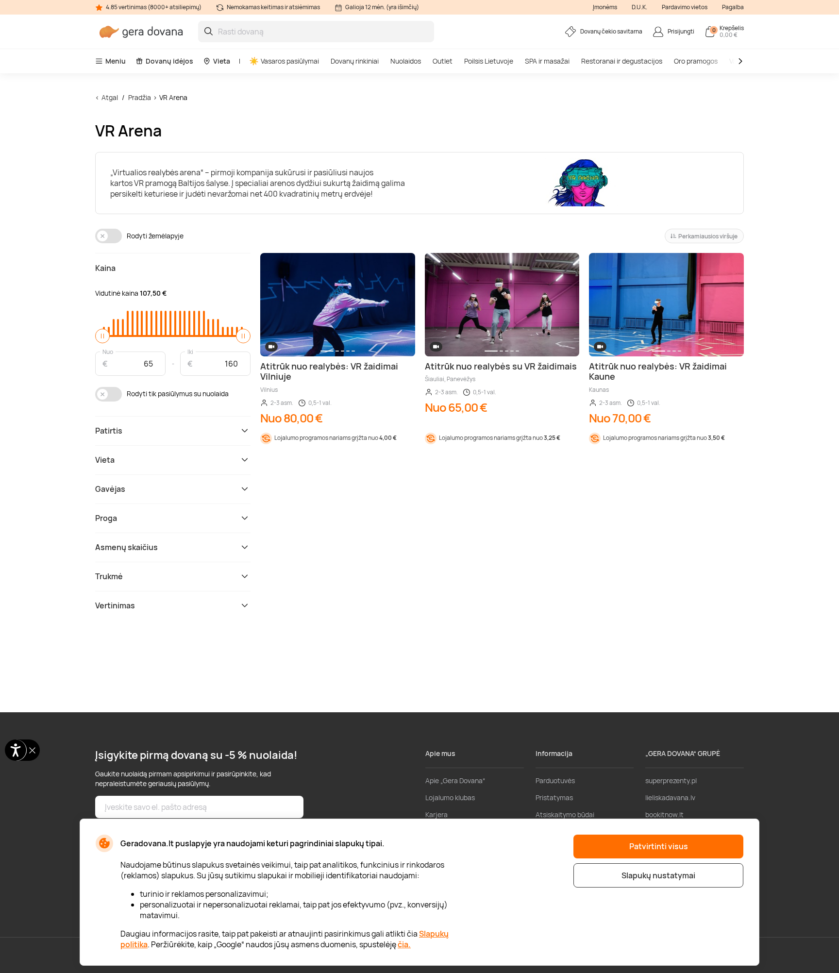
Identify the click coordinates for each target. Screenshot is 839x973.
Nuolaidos (405, 61)
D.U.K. (639, 7)
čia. (404, 944)
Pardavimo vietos (684, 7)
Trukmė (109, 576)
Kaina (105, 268)
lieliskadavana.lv (670, 797)
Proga (106, 518)
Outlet (443, 61)
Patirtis (108, 430)
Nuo (107, 351)
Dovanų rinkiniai (355, 61)
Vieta (221, 61)
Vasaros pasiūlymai (290, 61)
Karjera (436, 814)
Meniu (115, 61)
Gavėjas (110, 489)
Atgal (109, 97)
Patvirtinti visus (658, 846)
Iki (190, 351)
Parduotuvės (555, 780)
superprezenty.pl (671, 780)
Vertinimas (115, 605)
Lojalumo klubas (450, 797)
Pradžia (139, 97)
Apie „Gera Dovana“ (455, 780)
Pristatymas (554, 797)
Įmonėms (605, 7)
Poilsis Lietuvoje (488, 61)
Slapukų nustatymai (658, 875)
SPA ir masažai (547, 61)
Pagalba (733, 7)
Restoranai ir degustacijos (621, 61)
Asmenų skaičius (126, 547)
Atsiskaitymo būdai (565, 814)
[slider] (102, 336)
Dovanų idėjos (169, 61)
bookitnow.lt (664, 814)
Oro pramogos (696, 61)
